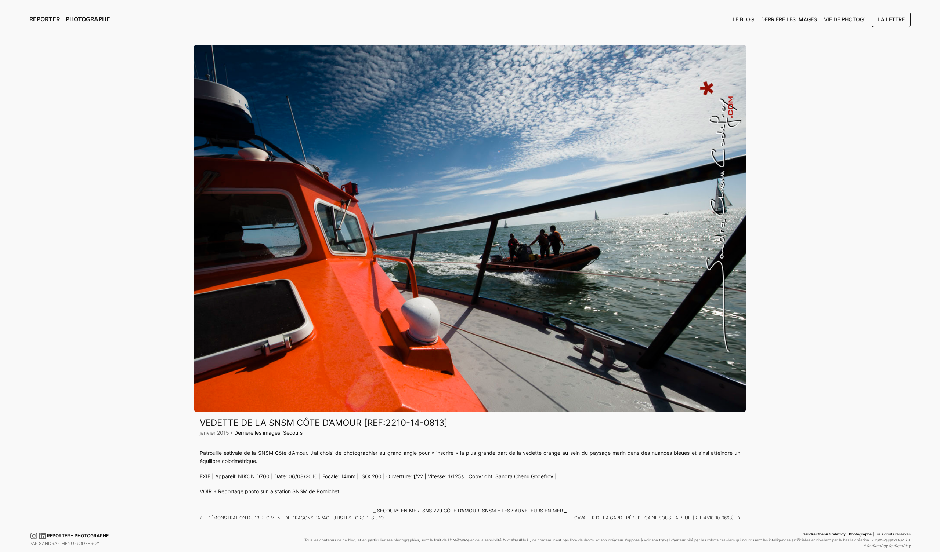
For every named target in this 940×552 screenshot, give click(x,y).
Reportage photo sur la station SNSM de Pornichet (278, 491)
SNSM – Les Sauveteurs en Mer (522, 510)
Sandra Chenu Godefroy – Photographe (837, 534)
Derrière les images (257, 432)
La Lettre (891, 19)
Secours (293, 432)
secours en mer (398, 510)
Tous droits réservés (893, 534)
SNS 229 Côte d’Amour (450, 510)
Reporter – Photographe (69, 19)
